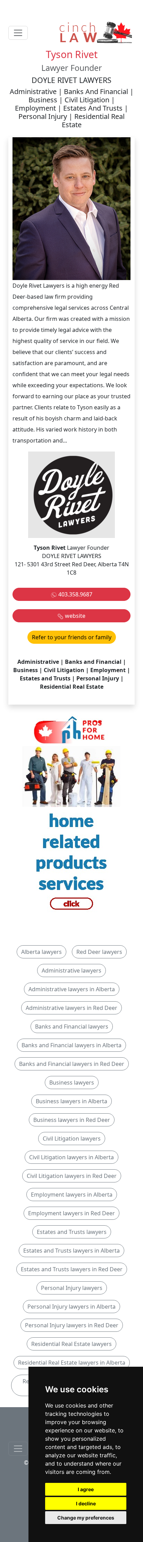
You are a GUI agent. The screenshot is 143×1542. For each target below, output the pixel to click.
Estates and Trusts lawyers (72, 1232)
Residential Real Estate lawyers (71, 1344)
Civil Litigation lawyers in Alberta (71, 1157)
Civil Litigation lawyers (72, 1138)
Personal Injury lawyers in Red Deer (71, 1325)
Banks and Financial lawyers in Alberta (71, 1045)
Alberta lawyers (41, 952)
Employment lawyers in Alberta (71, 1194)
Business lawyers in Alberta (71, 1101)
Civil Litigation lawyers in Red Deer (72, 1176)
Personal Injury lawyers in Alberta (71, 1306)
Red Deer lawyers (99, 952)
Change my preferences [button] (85, 1518)
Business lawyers (71, 1082)
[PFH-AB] (71, 816)
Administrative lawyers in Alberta (71, 989)
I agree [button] (86, 1489)
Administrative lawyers (71, 970)
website (75, 616)
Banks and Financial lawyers (71, 1026)
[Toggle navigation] (18, 33)
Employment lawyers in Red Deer (71, 1213)
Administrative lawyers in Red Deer (71, 1008)
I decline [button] (86, 1503)
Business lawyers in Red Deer (71, 1120)
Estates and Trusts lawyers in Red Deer (72, 1269)
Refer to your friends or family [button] (71, 637)
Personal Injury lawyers (71, 1288)
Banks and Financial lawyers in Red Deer (71, 1064)
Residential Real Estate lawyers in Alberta (71, 1362)
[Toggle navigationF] (18, 1449)
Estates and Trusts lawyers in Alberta (71, 1250)
